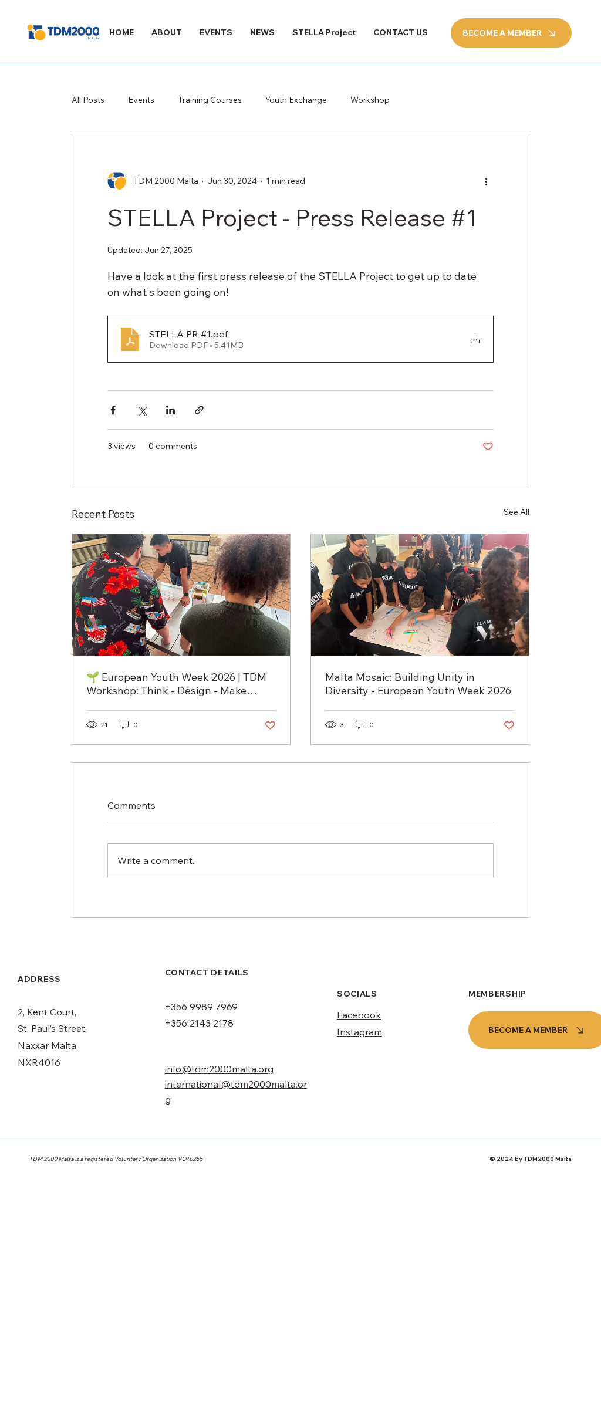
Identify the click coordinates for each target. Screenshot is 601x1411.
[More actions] (487, 181)
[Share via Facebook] (113, 410)
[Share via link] (199, 410)
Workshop (370, 99)
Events (141, 99)
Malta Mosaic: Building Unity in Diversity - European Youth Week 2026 (418, 683)
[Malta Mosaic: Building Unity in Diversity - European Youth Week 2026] (420, 595)
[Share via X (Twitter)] (141, 410)
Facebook (359, 1015)
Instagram (359, 1032)
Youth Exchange (296, 99)
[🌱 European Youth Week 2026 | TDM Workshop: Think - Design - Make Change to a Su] (181, 595)
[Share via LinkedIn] (170, 410)
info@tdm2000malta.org (219, 1069)
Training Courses (210, 99)
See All (516, 512)
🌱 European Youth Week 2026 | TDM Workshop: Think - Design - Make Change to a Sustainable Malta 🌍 (176, 683)
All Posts (88, 99)
